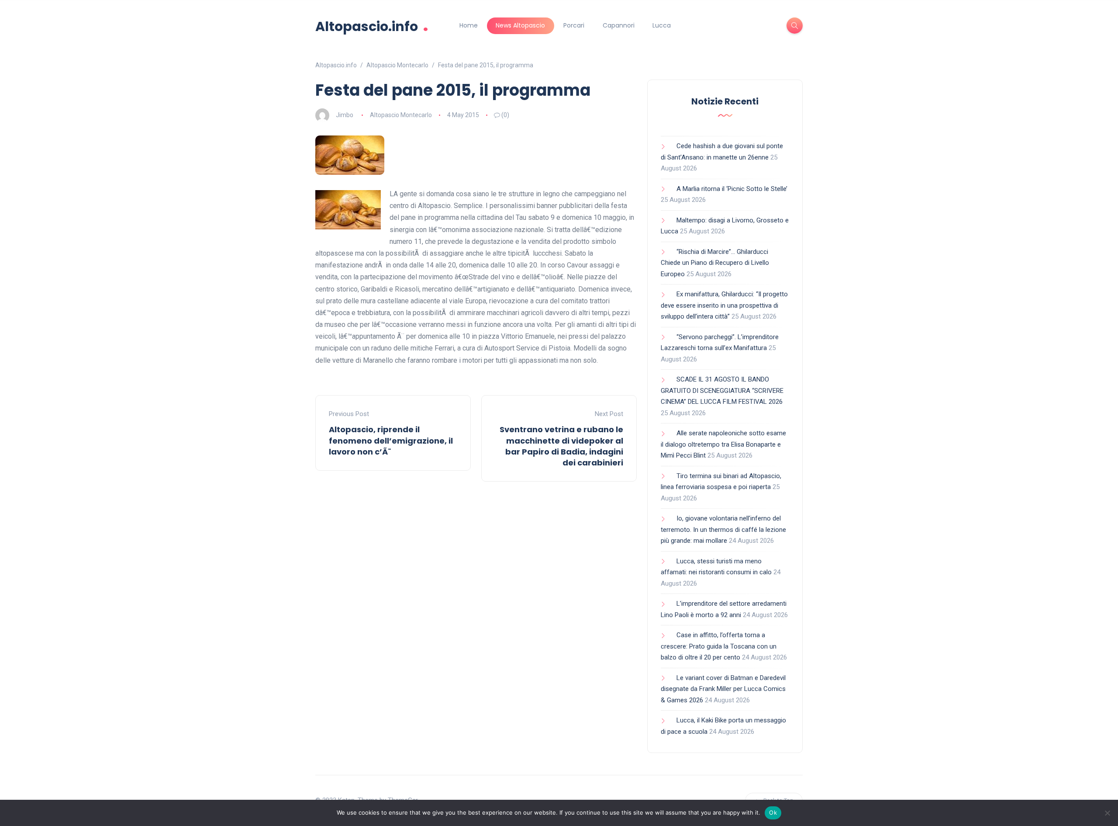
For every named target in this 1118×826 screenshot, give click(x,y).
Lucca (661, 25)
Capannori (619, 25)
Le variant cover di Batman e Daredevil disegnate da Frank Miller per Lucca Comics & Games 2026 (723, 689)
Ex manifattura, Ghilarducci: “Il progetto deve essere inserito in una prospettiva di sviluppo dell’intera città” (724, 305)
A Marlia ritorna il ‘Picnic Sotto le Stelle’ (731, 189)
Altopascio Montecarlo (401, 114)
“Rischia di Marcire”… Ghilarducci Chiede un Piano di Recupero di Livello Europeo (715, 263)
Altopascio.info (371, 25)
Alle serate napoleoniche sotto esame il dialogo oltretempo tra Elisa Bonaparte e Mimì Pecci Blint (723, 444)
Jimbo (344, 114)
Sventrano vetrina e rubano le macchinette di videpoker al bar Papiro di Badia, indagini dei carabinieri (561, 446)
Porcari (573, 25)
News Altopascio (520, 25)
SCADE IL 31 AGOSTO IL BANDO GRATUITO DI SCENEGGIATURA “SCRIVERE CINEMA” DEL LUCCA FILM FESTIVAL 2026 (722, 390)
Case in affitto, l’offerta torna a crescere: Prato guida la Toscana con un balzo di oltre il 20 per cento (718, 646)
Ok (773, 812)
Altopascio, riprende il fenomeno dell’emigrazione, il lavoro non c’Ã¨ (391, 440)
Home (468, 25)
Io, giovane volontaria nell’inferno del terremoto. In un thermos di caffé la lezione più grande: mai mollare (723, 529)
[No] (1107, 813)
